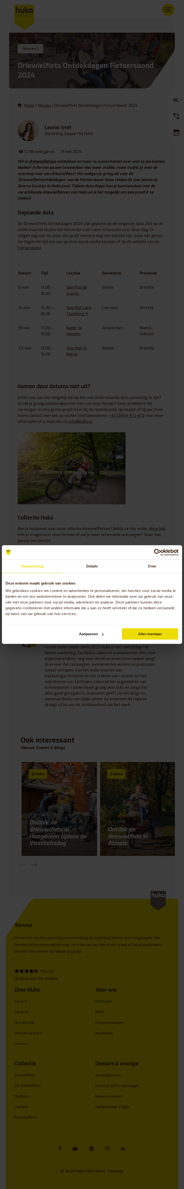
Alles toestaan (150, 634)
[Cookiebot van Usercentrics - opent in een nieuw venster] (157, 552)
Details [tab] (92, 566)
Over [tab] (152, 566)
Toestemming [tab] (32, 566)
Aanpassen (88, 634)
